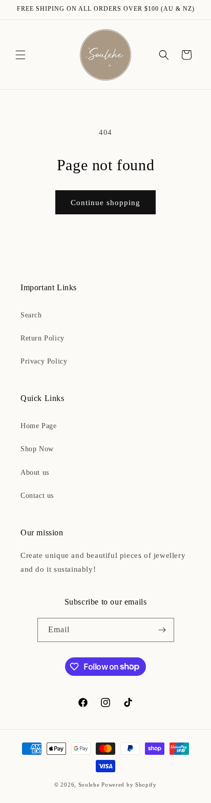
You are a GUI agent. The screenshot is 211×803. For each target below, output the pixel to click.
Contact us (37, 495)
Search (31, 315)
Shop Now (37, 449)
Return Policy (42, 338)
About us (34, 472)
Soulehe (89, 784)
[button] (20, 55)
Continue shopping (105, 202)
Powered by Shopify (129, 784)
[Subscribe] (162, 630)
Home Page (38, 426)
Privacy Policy (43, 361)
